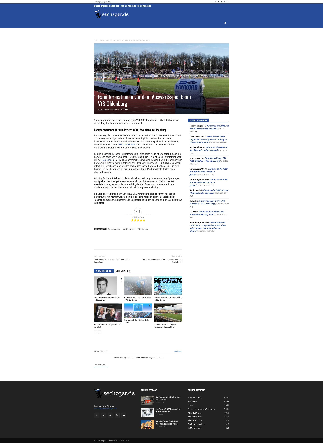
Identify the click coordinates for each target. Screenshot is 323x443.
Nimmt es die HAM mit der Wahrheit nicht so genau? (208, 172)
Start (96, 40)
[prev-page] (95, 332)
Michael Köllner (127, 144)
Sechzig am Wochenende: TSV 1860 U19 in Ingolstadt (112, 260)
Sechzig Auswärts (109, 91)
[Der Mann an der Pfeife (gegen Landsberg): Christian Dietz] (168, 312)
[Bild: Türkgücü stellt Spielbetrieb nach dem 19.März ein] (147, 400)
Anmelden (178, 351)
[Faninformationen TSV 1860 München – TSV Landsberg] (138, 285)
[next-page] (99, 332)
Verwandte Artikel (104, 271)
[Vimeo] (224, 1)
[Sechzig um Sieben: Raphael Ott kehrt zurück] (138, 310)
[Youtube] (227, 1)
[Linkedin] (129, 244)
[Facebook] (215, 1)
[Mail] (110, 415)
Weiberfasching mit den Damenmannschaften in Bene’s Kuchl (162, 260)
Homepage (107, 159)
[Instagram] (218, 1)
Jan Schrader (105, 110)
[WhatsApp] (123, 244)
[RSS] (117, 415)
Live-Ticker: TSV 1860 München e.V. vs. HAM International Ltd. (168, 410)
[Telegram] (135, 244)
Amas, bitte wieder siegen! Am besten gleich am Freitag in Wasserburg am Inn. (208, 139)
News (102, 40)
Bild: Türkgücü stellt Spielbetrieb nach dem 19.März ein (168, 398)
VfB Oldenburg (143, 229)
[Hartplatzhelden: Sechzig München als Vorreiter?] (108, 312)
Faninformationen (114, 229)
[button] (225, 23)
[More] (141, 244)
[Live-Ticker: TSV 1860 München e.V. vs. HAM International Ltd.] (147, 412)
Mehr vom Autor (123, 271)
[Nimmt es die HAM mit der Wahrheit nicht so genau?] (108, 285)
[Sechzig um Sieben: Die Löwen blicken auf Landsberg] (168, 285)
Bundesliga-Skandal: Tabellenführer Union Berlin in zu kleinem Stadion (167, 422)
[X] (221, 1)
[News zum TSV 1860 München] (111, 14)
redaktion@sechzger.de (105, 408)
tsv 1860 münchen (129, 229)
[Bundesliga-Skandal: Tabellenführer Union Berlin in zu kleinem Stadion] (147, 424)
